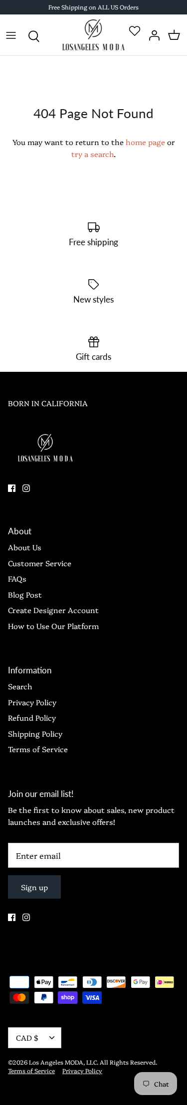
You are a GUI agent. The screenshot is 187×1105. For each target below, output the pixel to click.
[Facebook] (11, 488)
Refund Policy (32, 717)
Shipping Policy (35, 733)
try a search (92, 154)
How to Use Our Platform (53, 626)
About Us (24, 547)
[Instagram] (26, 488)
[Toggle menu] (11, 35)
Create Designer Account (53, 610)
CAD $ (27, 1037)
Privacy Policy (32, 702)
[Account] (152, 35)
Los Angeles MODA (56, 1062)
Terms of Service (38, 749)
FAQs (17, 578)
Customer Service (39, 563)
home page (145, 142)
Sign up (34, 887)
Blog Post (25, 594)
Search (20, 686)
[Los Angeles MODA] (93, 35)
